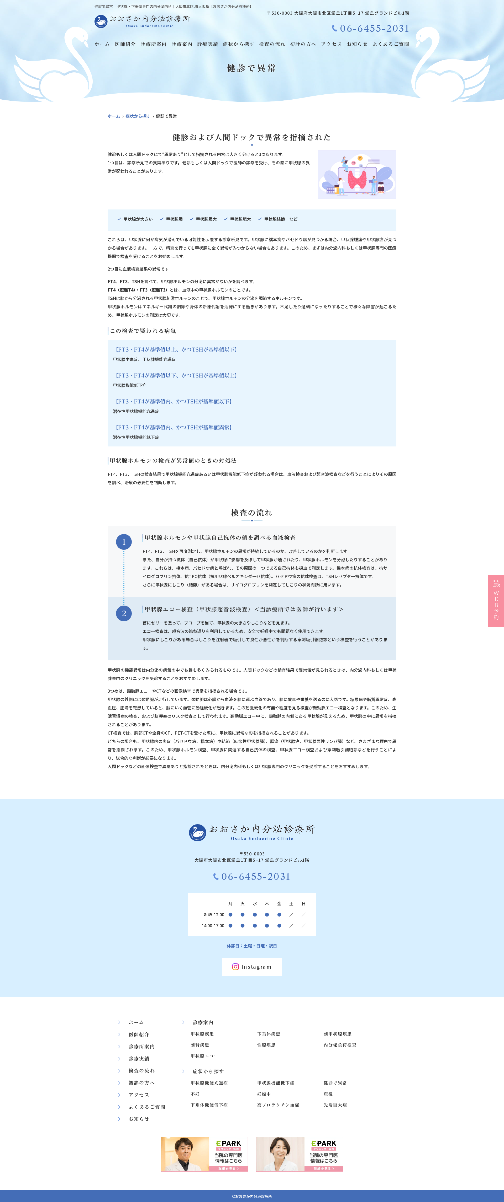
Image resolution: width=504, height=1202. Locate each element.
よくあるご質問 (391, 44)
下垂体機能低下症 (209, 1105)
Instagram (257, 966)
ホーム (102, 44)
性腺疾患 (266, 1045)
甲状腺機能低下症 (276, 1083)
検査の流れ (272, 44)
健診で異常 (335, 1083)
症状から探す (239, 44)
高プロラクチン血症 (278, 1105)
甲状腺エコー (205, 1056)
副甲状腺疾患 (338, 1034)
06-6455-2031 (256, 876)
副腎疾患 (200, 1045)
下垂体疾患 (269, 1034)
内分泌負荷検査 (340, 1045)
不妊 (195, 1094)
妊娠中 (264, 1094)
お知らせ (357, 44)
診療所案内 (153, 44)
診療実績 (207, 44)
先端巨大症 (335, 1105)
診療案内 (182, 44)
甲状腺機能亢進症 (209, 1083)
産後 (328, 1094)
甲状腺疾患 (202, 1034)
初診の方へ (303, 44)
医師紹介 (125, 44)
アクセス (331, 44)
